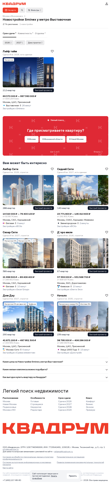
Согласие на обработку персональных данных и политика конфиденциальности (28, 458)
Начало (62, 295)
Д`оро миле (64, 232)
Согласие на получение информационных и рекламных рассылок (27, 463)
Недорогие (35, 407)
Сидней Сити (65, 169)
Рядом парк (36, 410)
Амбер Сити (10, 169)
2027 (19, 43)
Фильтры (36, 10)
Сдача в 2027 (65, 404)
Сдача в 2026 (65, 401)
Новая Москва (10, 404)
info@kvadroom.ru (11, 449)
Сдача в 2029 (65, 410)
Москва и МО (9, 410)
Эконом (90, 407)
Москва (6, 401)
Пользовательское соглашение (70, 457)
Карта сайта (8, 468)
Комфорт (90, 401)
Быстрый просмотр (43, 90)
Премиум (90, 410)
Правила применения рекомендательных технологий (80, 462)
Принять (73, 476)
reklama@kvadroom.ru (63, 451)
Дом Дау (8, 295)
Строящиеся (36, 404)
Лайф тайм (10, 51)
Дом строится (35, 43)
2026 (8, 43)
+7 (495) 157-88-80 (12, 480)
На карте (12, 10)
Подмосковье (9, 407)
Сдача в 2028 (65, 407)
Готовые (34, 401)
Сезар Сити (10, 232)
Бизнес (89, 404)
